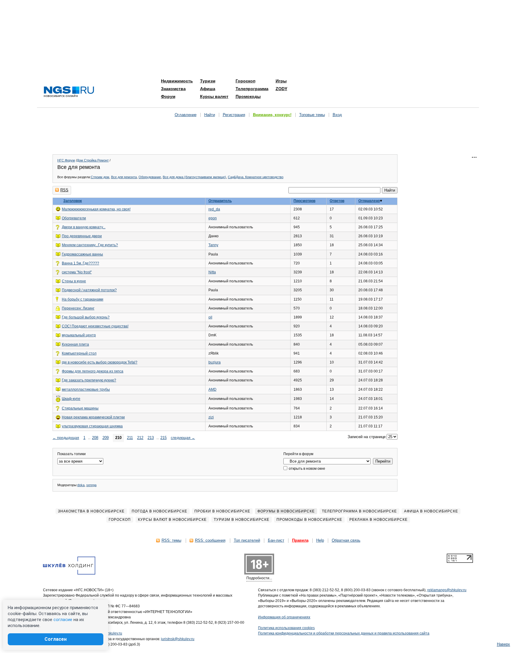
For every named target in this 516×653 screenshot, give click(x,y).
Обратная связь (346, 540)
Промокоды (248, 96)
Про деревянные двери (82, 236)
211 (130, 437)
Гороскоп (245, 80)
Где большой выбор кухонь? (86, 317)
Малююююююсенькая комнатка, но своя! (96, 209)
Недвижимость (177, 80)
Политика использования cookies (286, 628)
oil (210, 317)
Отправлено (369, 201)
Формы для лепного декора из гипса (92, 371)
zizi (211, 417)
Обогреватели (74, 218)
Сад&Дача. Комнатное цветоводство (255, 177)
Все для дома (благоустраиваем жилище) (194, 177)
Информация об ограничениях (284, 617)
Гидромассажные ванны (82, 254)
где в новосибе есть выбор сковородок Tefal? (99, 362)
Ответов (337, 201)
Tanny (213, 245)
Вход (337, 115)
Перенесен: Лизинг (78, 308)
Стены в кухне (74, 281)
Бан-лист (276, 540)
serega (91, 485)
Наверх (503, 644)
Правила (300, 540)
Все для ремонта (124, 177)
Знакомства (173, 88)
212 (140, 437)
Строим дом (100, 177)
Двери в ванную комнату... (83, 227)
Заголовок (72, 201)
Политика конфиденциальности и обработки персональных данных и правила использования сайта (343, 633)
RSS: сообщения (210, 540)
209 (105, 437)
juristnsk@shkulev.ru (177, 639)
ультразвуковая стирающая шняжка (92, 426)
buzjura (214, 362)
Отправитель (220, 201)
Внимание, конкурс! (272, 115)
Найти (209, 115)
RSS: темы (171, 540)
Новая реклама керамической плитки (93, 417)
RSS (64, 190)
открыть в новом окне (306, 468)
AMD (212, 389)
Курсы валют (214, 96)
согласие (62, 619)
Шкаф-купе (71, 399)
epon (212, 218)
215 (163, 437)
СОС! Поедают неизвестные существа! (95, 326)
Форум (168, 96)
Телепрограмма (252, 88)
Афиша (207, 88)
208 (95, 437)
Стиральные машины (80, 408)
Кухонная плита (75, 344)
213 (151, 437)
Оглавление (185, 115)
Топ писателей (247, 540)
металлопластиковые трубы (86, 389)
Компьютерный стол (79, 353)
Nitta (212, 272)
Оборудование (150, 177)
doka (81, 485)
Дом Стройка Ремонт (93, 160)
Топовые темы (312, 115)
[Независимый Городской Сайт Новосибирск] (69, 92)
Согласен (55, 639)
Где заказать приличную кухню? (89, 380)
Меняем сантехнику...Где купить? (90, 245)
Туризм (207, 80)
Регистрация (234, 115)
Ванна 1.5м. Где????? (80, 263)
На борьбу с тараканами (82, 299)
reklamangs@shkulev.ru (446, 590)
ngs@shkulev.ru (109, 633)
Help (320, 540)
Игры (281, 80)
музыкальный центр (79, 335)
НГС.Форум (66, 160)
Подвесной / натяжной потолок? (89, 290)
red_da (214, 209)
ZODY (281, 88)
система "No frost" (77, 272)
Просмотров (304, 201)
